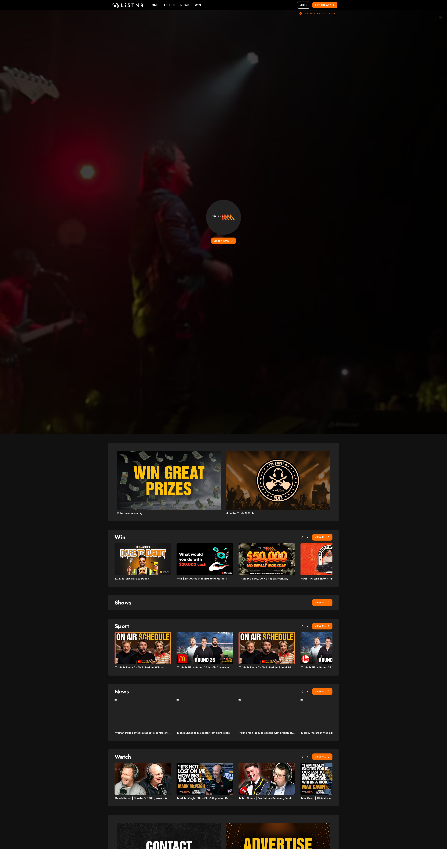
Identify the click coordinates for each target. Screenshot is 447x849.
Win (198, 5)
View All (320, 537)
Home (154, 5)
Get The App (323, 5)
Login (303, 5)
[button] (302, 538)
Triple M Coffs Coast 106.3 (317, 13)
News (184, 5)
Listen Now (221, 240)
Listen (169, 5)
